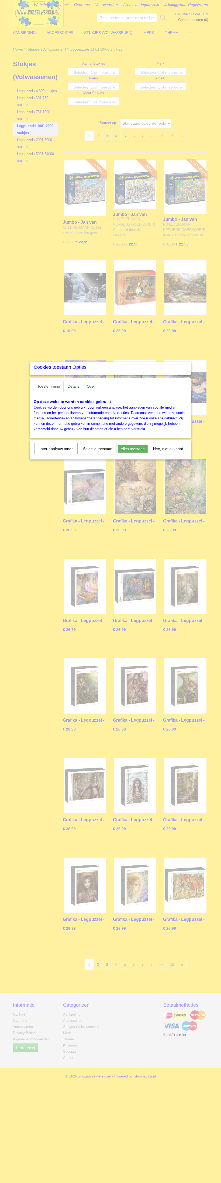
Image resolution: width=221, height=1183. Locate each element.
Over (91, 386)
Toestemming (48, 386)
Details (73, 386)
